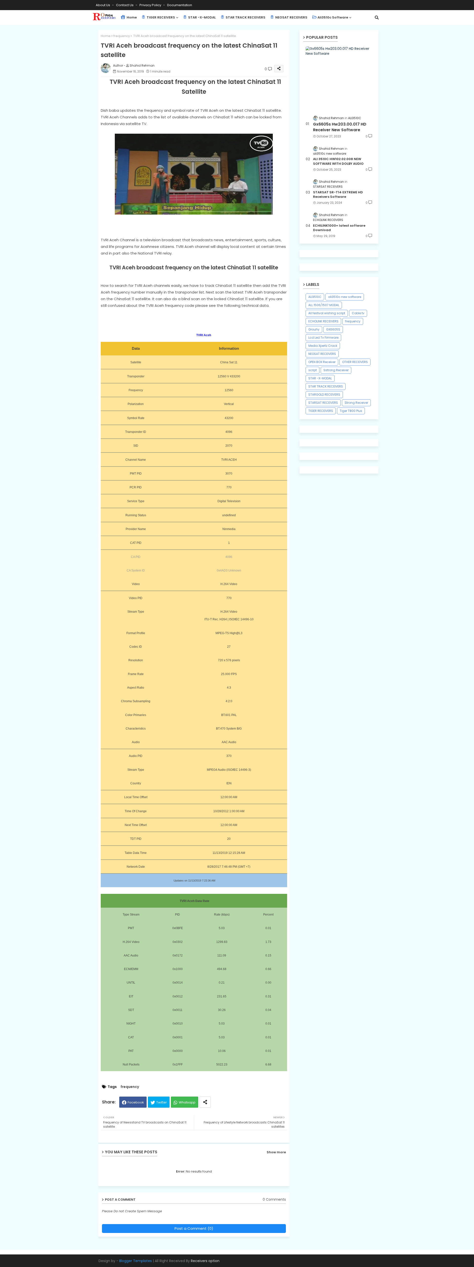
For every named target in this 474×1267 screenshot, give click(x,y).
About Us (103, 5)
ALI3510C (314, 297)
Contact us (125, 5)
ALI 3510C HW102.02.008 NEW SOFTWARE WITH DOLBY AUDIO (338, 161)
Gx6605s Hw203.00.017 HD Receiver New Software (339, 127)
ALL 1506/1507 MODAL (323, 305)
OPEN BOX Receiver (322, 362)
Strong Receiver (356, 403)
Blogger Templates (135, 1260)
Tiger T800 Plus (351, 411)
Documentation (179, 5)
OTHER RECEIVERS (355, 362)
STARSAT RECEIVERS (323, 403)
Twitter (161, 1102)
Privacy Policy (150, 5)
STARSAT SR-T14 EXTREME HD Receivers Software (338, 194)
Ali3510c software (332, 17)
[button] (377, 17)
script (312, 370)
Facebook (136, 1102)
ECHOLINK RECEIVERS (323, 321)
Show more (276, 1152)
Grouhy (313, 329)
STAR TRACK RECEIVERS (245, 17)
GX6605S (333, 329)
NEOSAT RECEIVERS (291, 17)
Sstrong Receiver (336, 370)
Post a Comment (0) (194, 1228)
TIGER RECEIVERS (160, 17)
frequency (121, 36)
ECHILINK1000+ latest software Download (339, 227)
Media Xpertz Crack (322, 346)
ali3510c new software (344, 297)
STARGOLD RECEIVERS (324, 394)
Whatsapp (187, 1102)
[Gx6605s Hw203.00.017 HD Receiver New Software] (339, 78)
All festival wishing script (326, 313)
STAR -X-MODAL (201, 17)
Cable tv (358, 313)
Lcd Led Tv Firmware (323, 337)
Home (131, 17)
